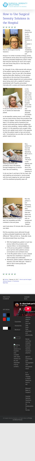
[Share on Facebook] (4, 27)
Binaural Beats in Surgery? (28, 390)
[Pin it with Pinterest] (10, 27)
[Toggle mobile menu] (31, 3)
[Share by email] (15, 27)
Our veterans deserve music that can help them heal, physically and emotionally (28, 325)
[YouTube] (4, 319)
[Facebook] (4, 315)
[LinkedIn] (8, 319)
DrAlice (6, 279)
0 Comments (16, 281)
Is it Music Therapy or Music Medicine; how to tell (28, 378)
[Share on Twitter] (7, 27)
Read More (5, 282)
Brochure (17, 330)
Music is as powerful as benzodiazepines (28, 307)
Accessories (17, 326)
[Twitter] (8, 315)
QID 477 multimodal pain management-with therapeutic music (28, 362)
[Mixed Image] (17, 340)
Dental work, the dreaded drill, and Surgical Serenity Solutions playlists (28, 346)
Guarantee (17, 321)
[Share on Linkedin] (12, 27)
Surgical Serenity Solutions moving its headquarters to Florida (28, 403)
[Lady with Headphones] (17, 356)
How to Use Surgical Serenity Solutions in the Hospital (16, 18)
